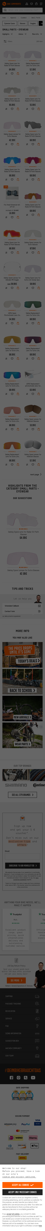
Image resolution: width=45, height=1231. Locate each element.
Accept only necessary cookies (22, 1192)
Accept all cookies (20, 1185)
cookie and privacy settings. (19, 1177)
